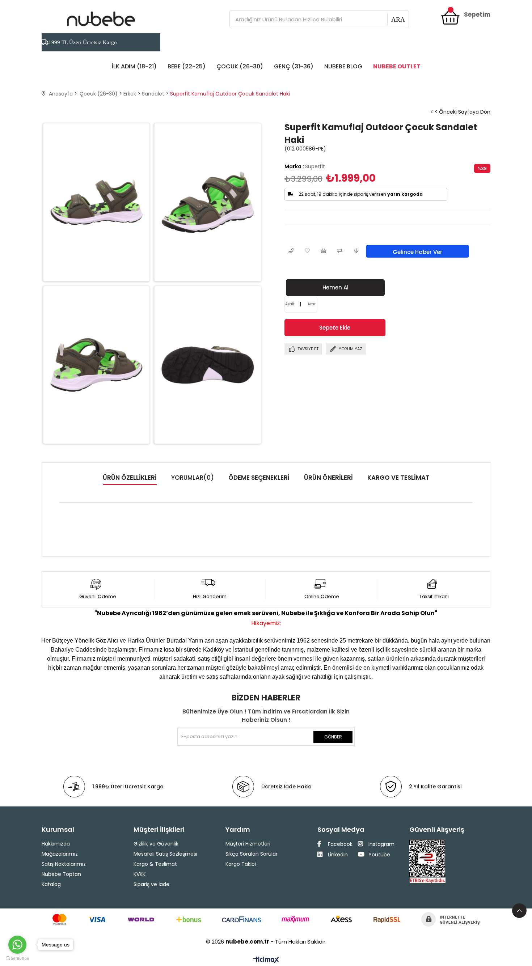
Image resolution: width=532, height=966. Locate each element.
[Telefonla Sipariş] (290, 251)
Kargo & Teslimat (155, 864)
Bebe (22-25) (187, 66)
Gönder (333, 737)
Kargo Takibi (240, 864)
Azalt (290, 304)
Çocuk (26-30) (239, 66)
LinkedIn (337, 854)
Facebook (339, 844)
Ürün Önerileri (328, 477)
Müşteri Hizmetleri (247, 843)
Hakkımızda (56, 843)
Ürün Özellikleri (130, 477)
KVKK (139, 874)
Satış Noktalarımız (64, 864)
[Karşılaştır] (339, 251)
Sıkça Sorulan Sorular (251, 853)
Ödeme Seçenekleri (259, 477)
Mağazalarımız (60, 853)
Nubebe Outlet (397, 66)
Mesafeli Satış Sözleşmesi (165, 853)
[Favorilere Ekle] (307, 251)
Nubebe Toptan (61, 874)
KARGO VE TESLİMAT (398, 477)
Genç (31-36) (293, 66)
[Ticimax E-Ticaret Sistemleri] (266, 960)
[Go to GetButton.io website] (17, 958)
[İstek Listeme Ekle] (323, 251)
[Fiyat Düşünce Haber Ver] (356, 251)
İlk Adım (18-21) (134, 66)
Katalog (51, 884)
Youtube (378, 854)
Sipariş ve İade (151, 884)
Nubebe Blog (343, 66)
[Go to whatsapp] (17, 945)
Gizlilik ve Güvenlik (156, 843)
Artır (312, 304)
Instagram (380, 844)
